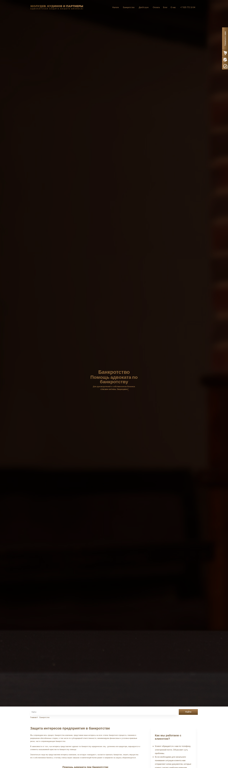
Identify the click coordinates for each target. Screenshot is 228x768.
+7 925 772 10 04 (187, 7)
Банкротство (128, 7)
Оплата (156, 7)
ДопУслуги (143, 7)
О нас (173, 7)
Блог (165, 7)
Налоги (115, 7)
